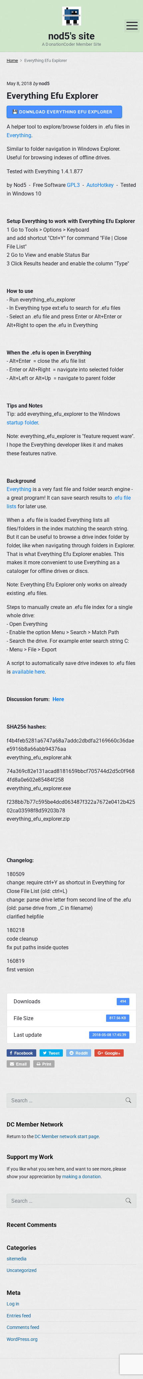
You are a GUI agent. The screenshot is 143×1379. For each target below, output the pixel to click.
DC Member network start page (67, 1136)
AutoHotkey (100, 185)
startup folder (22, 422)
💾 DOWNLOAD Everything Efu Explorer (64, 111)
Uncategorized (22, 1270)
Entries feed (19, 1315)
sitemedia (17, 1258)
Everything (19, 135)
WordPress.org (22, 1339)
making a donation (81, 1176)
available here (28, 672)
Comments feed (23, 1327)
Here (58, 699)
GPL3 (73, 185)
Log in (13, 1303)
